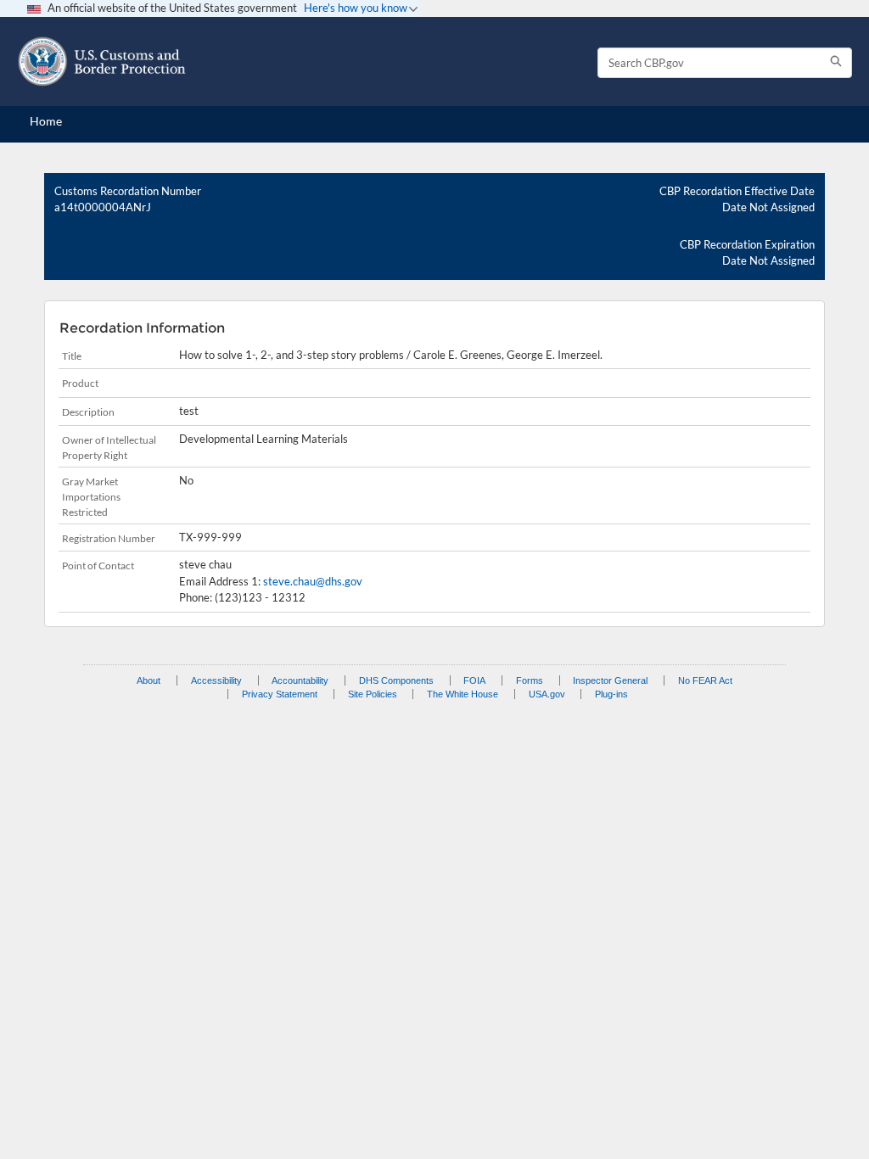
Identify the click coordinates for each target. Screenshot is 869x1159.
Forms (529, 680)
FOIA (474, 680)
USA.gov (547, 694)
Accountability (300, 680)
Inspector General (610, 680)
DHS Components (396, 680)
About (148, 680)
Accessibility (216, 680)
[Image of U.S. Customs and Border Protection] (102, 61)
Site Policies (372, 694)
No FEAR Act (705, 680)
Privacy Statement (279, 694)
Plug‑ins (611, 694)
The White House (462, 694)
